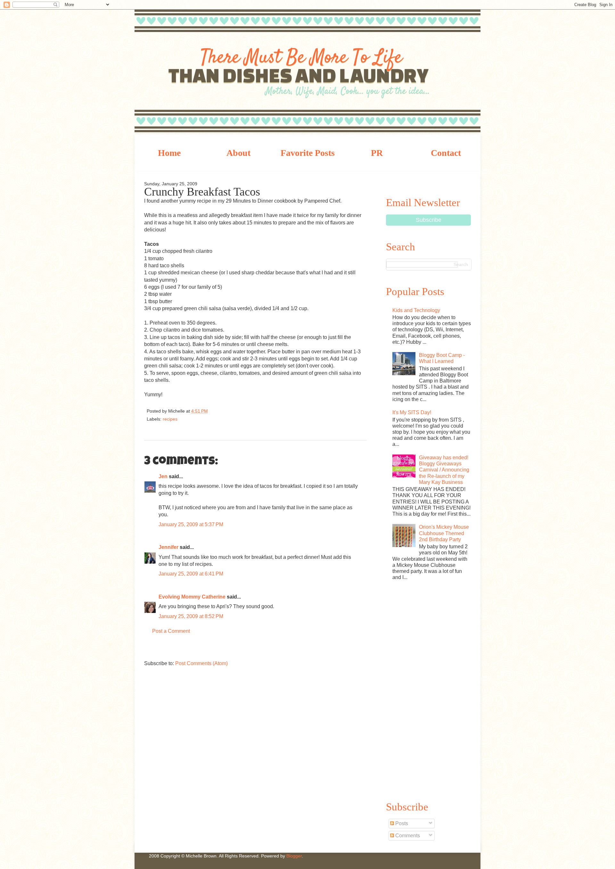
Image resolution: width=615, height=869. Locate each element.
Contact (446, 153)
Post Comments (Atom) (201, 663)
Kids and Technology (416, 310)
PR (377, 153)
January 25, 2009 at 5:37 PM (191, 524)
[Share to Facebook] (255, 412)
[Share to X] (245, 412)
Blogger (294, 855)
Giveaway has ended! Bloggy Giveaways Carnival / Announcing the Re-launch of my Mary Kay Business (444, 470)
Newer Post (150, 648)
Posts (401, 823)
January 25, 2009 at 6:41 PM (191, 573)
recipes (170, 419)
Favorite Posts (308, 153)
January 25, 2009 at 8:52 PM (191, 616)
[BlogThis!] (234, 412)
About (238, 153)
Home (169, 153)
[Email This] (222, 412)
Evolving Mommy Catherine (192, 596)
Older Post (360, 648)
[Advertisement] (428, 690)
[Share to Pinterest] (266, 412)
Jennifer (169, 547)
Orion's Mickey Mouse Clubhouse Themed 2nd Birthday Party (444, 533)
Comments (407, 835)
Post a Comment (171, 631)
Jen (163, 476)
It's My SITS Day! (411, 412)
